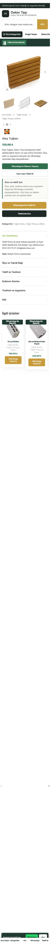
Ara (42, 24)
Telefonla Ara (24, 213)
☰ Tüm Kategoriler (12, 34)
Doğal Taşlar (31, 34)
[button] (5, 72)
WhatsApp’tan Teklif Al (24, 205)
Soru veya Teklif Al (25, 174)
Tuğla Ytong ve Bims (11, 118)
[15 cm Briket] (13, 329)
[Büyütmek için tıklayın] (7, 90)
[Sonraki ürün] (10, 124)
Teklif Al (45, 940)
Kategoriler (14, 940)
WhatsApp (35, 940)
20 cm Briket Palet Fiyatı (36, 342)
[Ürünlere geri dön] (7, 124)
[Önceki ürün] (3, 124)
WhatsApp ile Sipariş (12, 322)
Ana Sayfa (6, 114)
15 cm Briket (13, 341)
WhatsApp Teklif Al (13, 360)
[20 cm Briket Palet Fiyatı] (36, 329)
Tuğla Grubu (22, 114)
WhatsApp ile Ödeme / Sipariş (25, 166)
